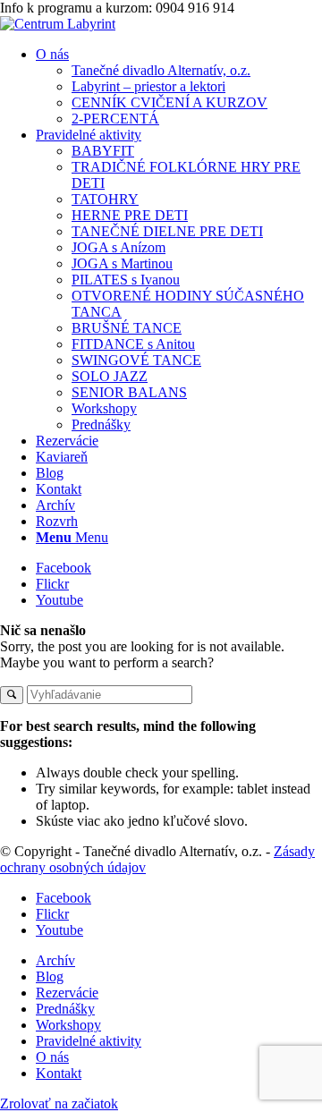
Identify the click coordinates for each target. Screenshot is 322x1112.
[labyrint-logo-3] (57, 23)
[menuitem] (179, 87)
